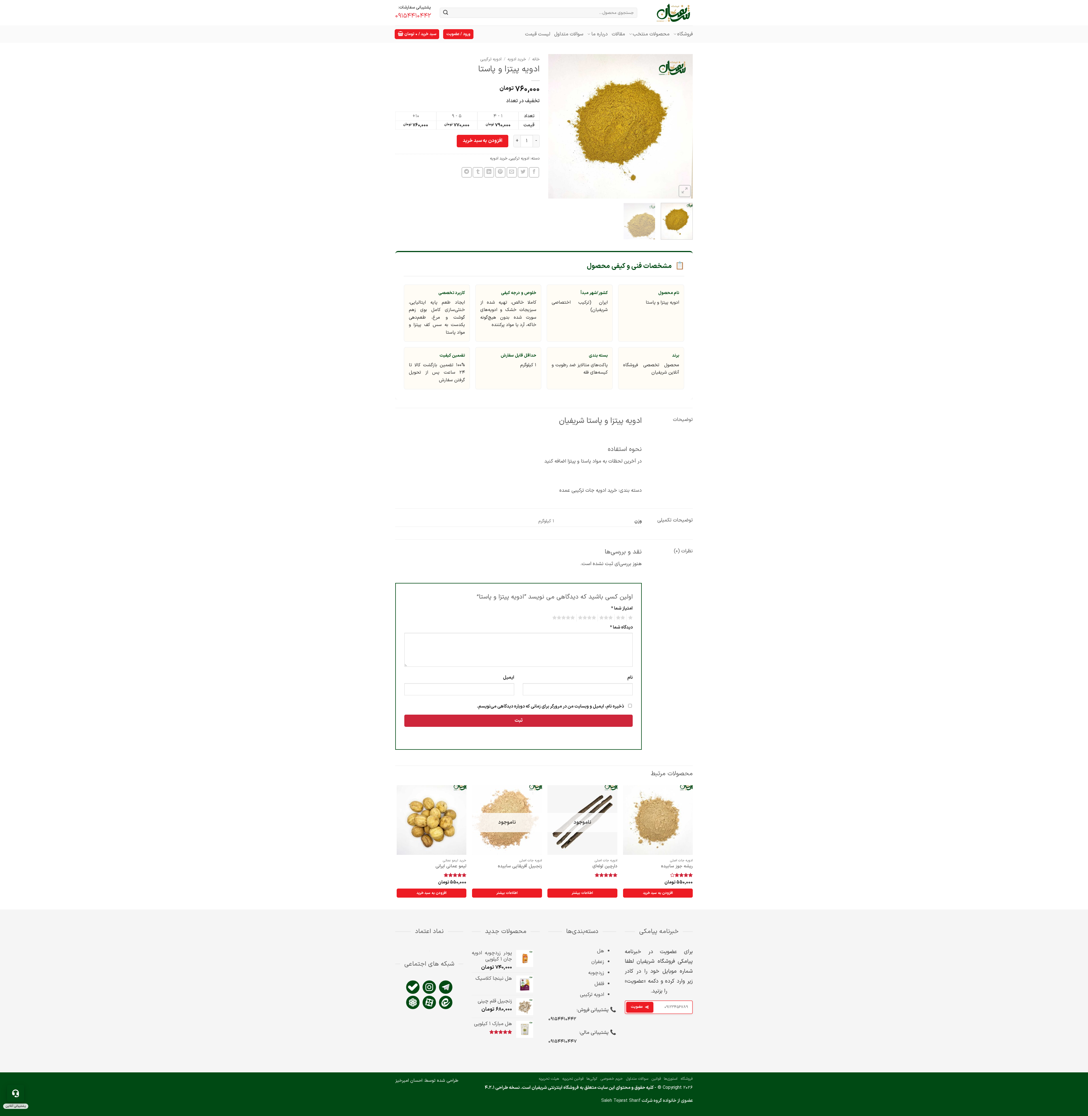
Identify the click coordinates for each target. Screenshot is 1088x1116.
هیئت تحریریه (549, 1079)
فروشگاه (685, 34)
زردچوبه (596, 973)
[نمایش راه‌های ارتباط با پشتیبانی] (15, 1093)
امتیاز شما (622, 608)
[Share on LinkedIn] (489, 172)
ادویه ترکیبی (491, 59)
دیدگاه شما (621, 627)
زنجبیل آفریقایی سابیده (520, 866)
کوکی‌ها (591, 1079)
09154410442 (413, 16)
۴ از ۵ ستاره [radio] (588, 617)
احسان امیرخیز (408, 1080)
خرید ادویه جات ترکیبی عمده (588, 490)
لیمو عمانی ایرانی (450, 866)
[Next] (554, 126)
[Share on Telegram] (467, 172)
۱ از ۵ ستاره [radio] (631, 617)
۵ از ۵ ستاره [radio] (564, 617)
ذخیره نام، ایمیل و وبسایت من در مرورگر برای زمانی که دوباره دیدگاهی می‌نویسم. (550, 706)
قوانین (656, 1079)
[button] (417, 34)
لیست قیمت (537, 34)
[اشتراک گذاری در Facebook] (534, 172)
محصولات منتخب (651, 34)
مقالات (618, 34)
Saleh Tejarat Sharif (621, 1100)
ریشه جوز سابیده (677, 866)
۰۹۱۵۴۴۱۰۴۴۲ (562, 1019)
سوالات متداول (568, 34)
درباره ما (599, 34)
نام (630, 677)
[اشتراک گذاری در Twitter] (523, 172)
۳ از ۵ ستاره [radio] (607, 617)
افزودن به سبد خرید (482, 140)
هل (600, 951)
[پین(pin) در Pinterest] (500, 172)
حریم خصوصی (611, 1079)
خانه (536, 59)
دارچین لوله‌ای (604, 866)
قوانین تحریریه (573, 1079)
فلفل (599, 984)
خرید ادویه (516, 59)
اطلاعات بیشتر (582, 893)
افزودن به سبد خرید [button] (658, 893)
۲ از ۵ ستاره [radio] (621, 617)
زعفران (597, 962)
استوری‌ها (670, 1079)
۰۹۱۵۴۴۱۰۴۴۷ (562, 1041)
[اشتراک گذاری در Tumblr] (478, 172)
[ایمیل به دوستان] (512, 172)
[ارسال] (445, 13)
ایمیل (508, 677)
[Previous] (683, 126)
